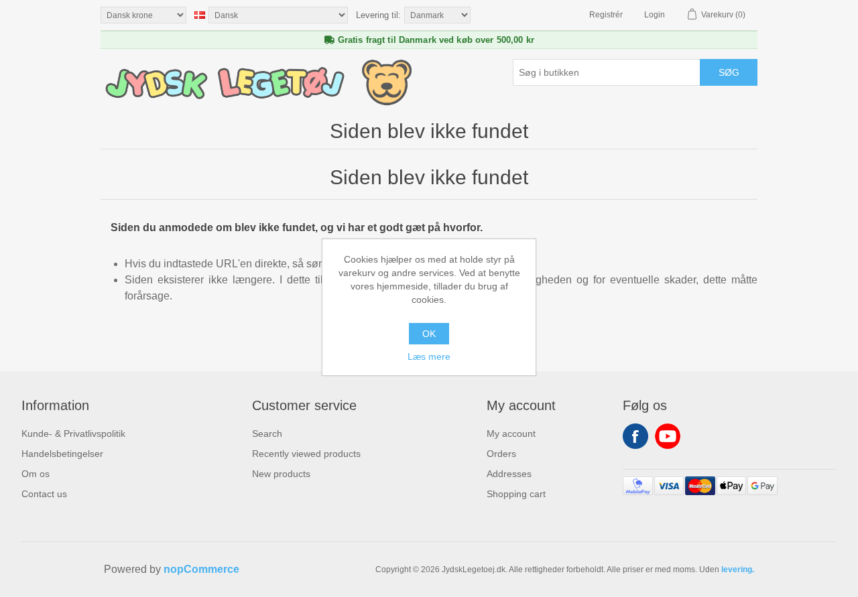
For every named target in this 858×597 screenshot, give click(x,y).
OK (429, 333)
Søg (729, 72)
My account (511, 433)
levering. (737, 569)
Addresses (509, 473)
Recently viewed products (306, 453)
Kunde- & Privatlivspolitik (73, 433)
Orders (501, 453)
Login (654, 14)
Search (267, 433)
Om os (35, 473)
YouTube (667, 436)
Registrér (606, 14)
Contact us (44, 493)
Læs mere (429, 356)
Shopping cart (516, 493)
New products (281, 473)
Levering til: (378, 15)
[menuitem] (73, 433)
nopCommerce (201, 569)
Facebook (635, 436)
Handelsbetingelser (62, 453)
